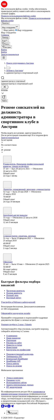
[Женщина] (7, 184)
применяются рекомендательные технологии (23, 392)
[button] (4, 50)
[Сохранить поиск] (3, 97)
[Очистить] (4, 87)
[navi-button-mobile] (3, 58)
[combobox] (13, 81)
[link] (5, 43)
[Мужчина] (7, 159)
